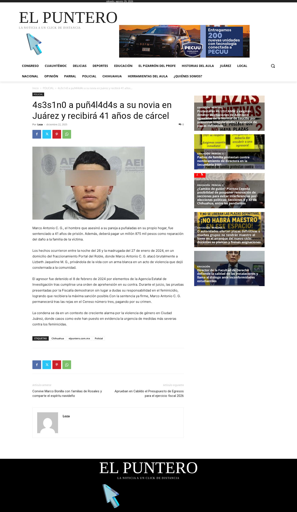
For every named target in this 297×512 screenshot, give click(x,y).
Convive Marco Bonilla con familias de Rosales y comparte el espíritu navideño (67, 393)
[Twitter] (46, 134)
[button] (273, 66)
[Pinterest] (56, 134)
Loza (40, 124)
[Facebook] (36, 134)
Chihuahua (58, 338)
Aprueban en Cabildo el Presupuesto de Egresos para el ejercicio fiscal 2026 (149, 393)
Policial (99, 338)
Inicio (35, 88)
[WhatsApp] (66, 134)
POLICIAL (48, 88)
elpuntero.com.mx (79, 338)
